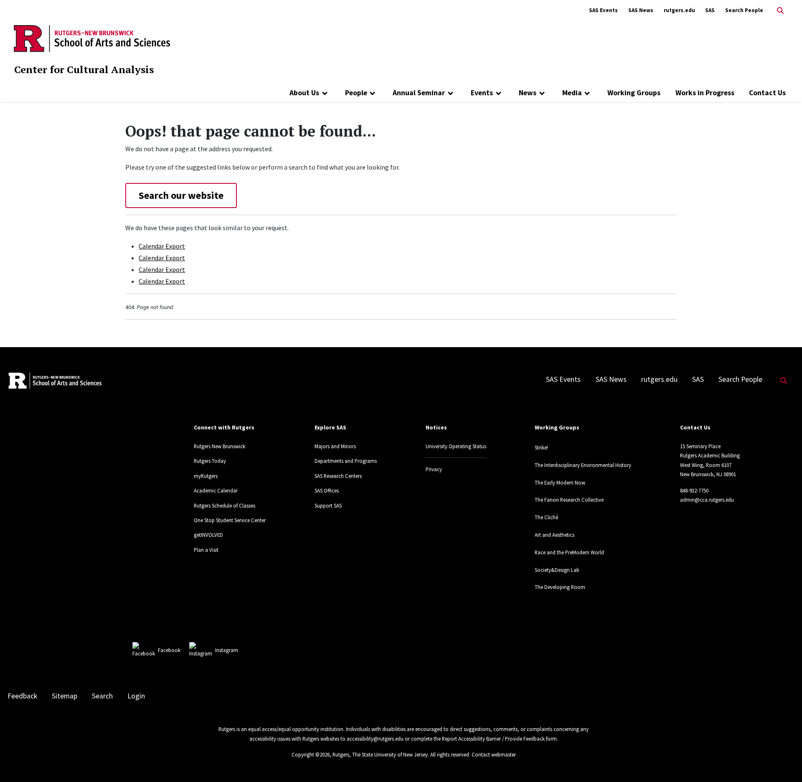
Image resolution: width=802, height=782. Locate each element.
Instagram (226, 650)
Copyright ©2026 (311, 754)
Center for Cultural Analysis (84, 69)
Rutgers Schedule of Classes (224, 505)
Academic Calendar (216, 490)
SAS (710, 10)
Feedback (22, 696)
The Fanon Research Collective (569, 499)
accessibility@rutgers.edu (375, 738)
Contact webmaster (494, 754)
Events (482, 92)
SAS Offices (327, 490)
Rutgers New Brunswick (219, 446)
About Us (304, 92)
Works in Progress (704, 92)
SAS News (640, 10)
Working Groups (633, 92)
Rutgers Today (210, 460)
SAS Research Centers (338, 475)
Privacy (434, 469)
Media (572, 92)
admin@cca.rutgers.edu (707, 499)
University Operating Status (456, 446)
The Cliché (546, 517)
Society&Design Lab (557, 569)
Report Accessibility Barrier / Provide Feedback (493, 738)
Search (102, 696)
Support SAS (328, 505)
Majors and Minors (335, 446)
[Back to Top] (783, 761)
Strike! (541, 447)
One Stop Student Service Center (230, 520)
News (527, 92)
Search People (744, 10)
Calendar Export (162, 246)
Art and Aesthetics (554, 534)
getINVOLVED (208, 534)
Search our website (181, 195)
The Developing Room (560, 587)
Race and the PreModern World (569, 552)
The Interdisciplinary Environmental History (583, 465)
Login (136, 696)
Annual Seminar (419, 92)
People (356, 92)
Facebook (169, 650)
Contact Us (767, 92)
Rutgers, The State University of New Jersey (380, 754)
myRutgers (206, 475)
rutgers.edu (679, 10)
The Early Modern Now (560, 482)
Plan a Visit (206, 549)
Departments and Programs (346, 460)
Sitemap (64, 696)
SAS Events (603, 10)
